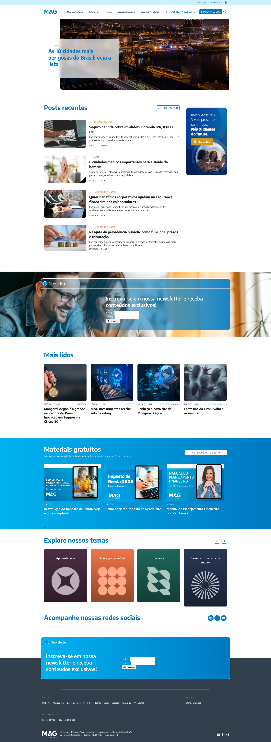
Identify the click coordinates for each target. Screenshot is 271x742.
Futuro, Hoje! (94, 12)
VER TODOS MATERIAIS (204, 452)
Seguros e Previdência (150, 12)
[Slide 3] (86, 70)
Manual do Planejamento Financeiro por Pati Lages (192, 465)
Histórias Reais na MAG (170, 404)
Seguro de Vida (48, 720)
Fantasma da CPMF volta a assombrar (202, 365)
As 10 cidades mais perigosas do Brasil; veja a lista (79, 57)
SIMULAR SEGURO (210, 11)
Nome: (110, 312)
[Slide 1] (76, 70)
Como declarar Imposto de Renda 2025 (124, 465)
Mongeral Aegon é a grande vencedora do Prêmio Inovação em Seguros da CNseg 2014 (64, 368)
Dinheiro (46, 703)
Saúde (96, 157)
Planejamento (58, 703)
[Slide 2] (81, 70)
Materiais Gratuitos (75, 12)
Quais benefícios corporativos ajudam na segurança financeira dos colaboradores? (84, 191)
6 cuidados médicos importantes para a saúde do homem (72, 156)
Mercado (82, 404)
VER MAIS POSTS (167, 108)
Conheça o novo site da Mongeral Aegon (157, 365)
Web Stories (139, 703)
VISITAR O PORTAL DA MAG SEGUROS (209, 2)
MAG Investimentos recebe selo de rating (111, 365)
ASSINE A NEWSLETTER (183, 11)
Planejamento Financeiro (105, 192)
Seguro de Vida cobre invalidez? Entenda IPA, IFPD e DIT (72, 121)
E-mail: (110, 316)
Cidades (56, 45)
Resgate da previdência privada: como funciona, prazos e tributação (77, 226)
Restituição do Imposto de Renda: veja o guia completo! (71, 465)
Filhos (89, 703)
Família (109, 12)
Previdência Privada (66, 720)
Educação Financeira (126, 12)
